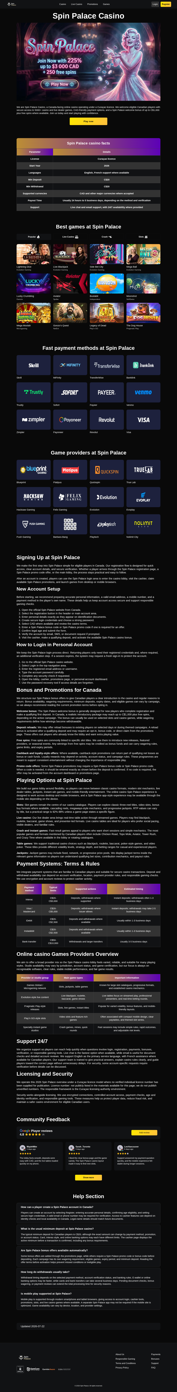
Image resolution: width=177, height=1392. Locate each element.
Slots (141, 237)
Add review (144, 1133)
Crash (105, 237)
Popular (32, 237)
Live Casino (68, 237)
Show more (88, 1177)
